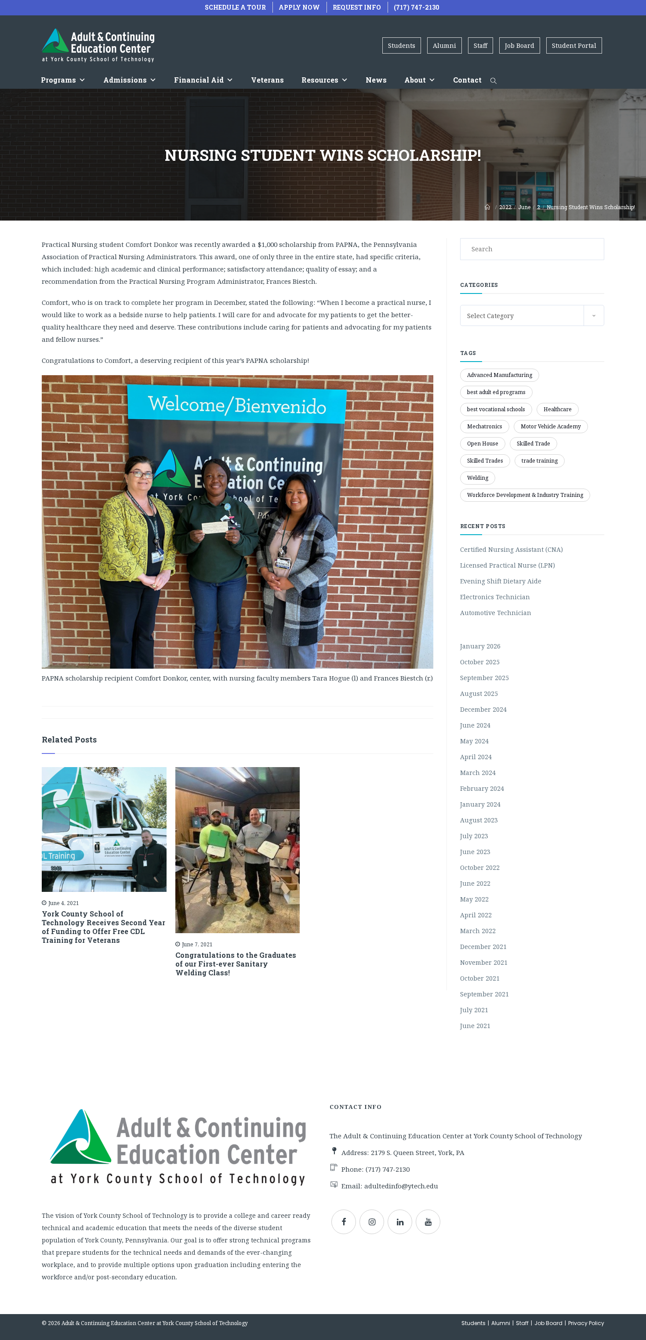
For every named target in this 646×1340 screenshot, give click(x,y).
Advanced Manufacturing (499, 375)
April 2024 (476, 757)
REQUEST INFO (357, 7)
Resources (319, 79)
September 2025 (484, 678)
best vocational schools (496, 409)
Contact (467, 79)
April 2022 (476, 915)
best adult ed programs (496, 392)
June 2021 (475, 1025)
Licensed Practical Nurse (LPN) (507, 565)
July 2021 (474, 1010)
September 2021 (484, 994)
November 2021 (484, 962)
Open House (482, 443)
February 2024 (482, 788)
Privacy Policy (586, 1323)
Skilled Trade (533, 443)
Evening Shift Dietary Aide (500, 581)
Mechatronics (484, 426)
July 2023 (474, 836)
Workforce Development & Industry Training (525, 495)
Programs (58, 79)
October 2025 (480, 662)
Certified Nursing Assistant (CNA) (511, 549)
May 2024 (474, 741)
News (376, 79)
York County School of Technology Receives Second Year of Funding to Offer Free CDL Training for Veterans (103, 927)
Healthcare (558, 409)
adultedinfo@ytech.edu (401, 1185)
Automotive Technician (495, 612)
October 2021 (480, 978)
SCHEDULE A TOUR (235, 7)
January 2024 (480, 804)
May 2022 (474, 899)
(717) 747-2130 (416, 7)
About (415, 79)
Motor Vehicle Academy (551, 426)
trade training (540, 460)
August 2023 (479, 820)
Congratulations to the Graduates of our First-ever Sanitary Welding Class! (235, 964)
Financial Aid (199, 79)
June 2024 (475, 725)
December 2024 (483, 709)
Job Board (519, 45)
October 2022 (480, 867)
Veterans (267, 79)
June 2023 (475, 851)
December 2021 (483, 946)
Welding (477, 478)
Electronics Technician (495, 597)
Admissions (125, 79)
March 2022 (478, 931)
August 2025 (479, 693)
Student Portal (574, 45)
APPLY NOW (299, 7)
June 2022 (475, 883)
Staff (480, 45)
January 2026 (480, 646)
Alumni (444, 45)
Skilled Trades (485, 460)
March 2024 (478, 772)
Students (401, 45)
